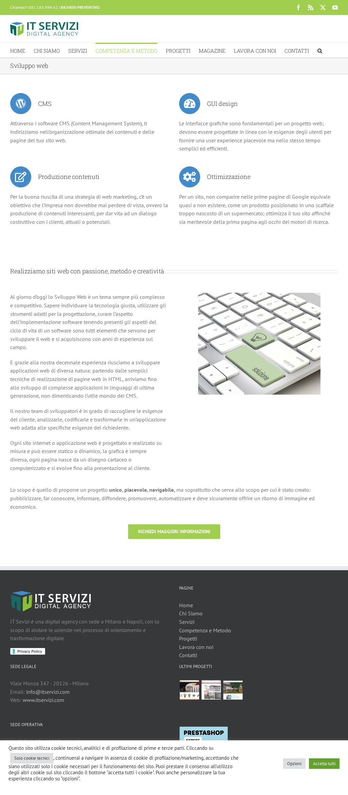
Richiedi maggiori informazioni (174, 531)
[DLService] (211, 690)
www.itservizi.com (43, 700)
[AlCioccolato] (189, 690)
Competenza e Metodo (205, 630)
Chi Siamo (191, 613)
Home (186, 605)
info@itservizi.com (48, 691)
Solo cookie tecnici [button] (31, 758)
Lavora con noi (196, 647)
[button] (319, 50)
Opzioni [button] (294, 763)
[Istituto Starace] (233, 690)
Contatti (188, 655)
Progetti (188, 638)
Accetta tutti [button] (324, 763)
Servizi (186, 621)
